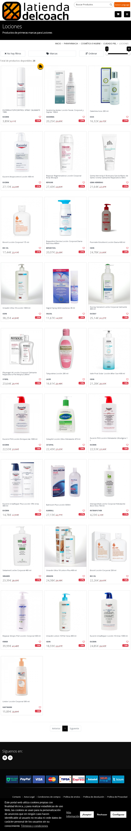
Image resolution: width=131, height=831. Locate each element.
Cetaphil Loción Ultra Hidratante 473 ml (63, 439)
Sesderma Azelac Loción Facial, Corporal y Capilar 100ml (64, 111)
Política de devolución (93, 797)
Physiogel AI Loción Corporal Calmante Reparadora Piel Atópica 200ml (20, 374)
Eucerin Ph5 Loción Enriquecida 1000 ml (20, 439)
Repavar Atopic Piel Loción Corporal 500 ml (22, 636)
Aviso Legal (29, 797)
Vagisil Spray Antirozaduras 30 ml (60, 308)
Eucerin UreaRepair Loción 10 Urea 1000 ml (109, 636)
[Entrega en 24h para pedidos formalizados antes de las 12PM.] (40, 66)
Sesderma (50, 117)
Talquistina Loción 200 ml (57, 373)
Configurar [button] (118, 814)
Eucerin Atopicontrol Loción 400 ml (18, 177)
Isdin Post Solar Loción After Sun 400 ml (107, 373)
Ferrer (5, 642)
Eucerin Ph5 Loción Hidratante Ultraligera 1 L (108, 439)
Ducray (93, 314)
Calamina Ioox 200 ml (99, 111)
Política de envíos (72, 797)
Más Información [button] (73, 814)
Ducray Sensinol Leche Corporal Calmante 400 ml (108, 308)
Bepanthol (51, 248)
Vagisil (49, 314)
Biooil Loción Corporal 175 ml (16, 242)
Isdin (92, 248)
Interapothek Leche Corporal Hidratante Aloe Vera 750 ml (107, 505)
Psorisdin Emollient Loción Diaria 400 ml (107, 242)
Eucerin (6, 117)
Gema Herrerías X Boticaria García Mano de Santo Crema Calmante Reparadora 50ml (109, 177)
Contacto (16, 797)
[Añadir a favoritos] (39, 117)
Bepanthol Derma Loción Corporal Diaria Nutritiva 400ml (64, 242)
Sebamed (6, 576)
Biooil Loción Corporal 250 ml (103, 570)
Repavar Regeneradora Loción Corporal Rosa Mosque (63, 177)
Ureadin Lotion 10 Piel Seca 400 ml (61, 636)
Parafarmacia (71, 43)
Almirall (50, 511)
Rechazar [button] (102, 814)
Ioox (92, 117)
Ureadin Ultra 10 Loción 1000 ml (16, 308)
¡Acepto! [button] (87, 814)
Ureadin (49, 576)
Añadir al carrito (23, 127)
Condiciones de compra (49, 797)
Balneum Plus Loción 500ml (58, 505)
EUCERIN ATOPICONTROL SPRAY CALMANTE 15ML (21, 111)
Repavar (49, 182)
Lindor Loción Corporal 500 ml (16, 701)
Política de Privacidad (117, 797)
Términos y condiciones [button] (34, 826)
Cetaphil (50, 445)
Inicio (58, 43)
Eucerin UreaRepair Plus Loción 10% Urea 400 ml (21, 505)
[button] (52, 53)
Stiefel (5, 379)
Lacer (48, 379)
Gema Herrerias (96, 182)
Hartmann (7, 707)
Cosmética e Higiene (90, 43)
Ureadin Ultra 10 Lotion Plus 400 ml (61, 570)
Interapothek (96, 511)
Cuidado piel (109, 43)
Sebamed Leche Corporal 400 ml (17, 570)
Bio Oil (5, 248)
